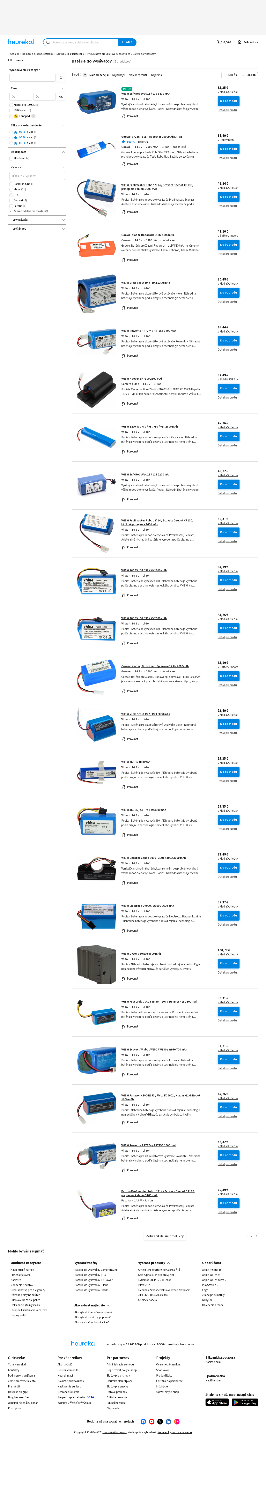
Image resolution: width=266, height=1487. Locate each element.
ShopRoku (162, 1370)
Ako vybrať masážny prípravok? (93, 1317)
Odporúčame (212, 1263)
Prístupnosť (15, 1408)
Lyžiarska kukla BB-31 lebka (154, 1280)
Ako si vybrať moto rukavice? (91, 1322)
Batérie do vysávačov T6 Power (93, 1280)
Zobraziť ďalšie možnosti (28, 211)
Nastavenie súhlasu (69, 1387)
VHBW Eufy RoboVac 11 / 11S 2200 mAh (145, 475)
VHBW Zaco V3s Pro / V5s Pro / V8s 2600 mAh (149, 427)
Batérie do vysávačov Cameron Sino (96, 1270)
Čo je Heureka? (17, 1365)
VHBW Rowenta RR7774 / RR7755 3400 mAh (148, 331)
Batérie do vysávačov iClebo (91, 1285)
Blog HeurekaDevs (19, 1397)
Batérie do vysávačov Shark (91, 1290)
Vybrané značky (86, 1263)
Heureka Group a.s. (114, 1432)
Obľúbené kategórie (26, 1263)
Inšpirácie (162, 1387)
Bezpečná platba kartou (71, 1397)
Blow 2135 (144, 1285)
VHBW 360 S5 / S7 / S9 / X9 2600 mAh (144, 618)
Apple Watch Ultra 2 (214, 1280)
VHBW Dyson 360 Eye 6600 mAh (141, 954)
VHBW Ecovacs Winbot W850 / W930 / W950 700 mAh (154, 1050)
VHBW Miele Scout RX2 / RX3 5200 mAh (145, 283)
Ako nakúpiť (64, 1365)
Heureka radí (65, 1376)
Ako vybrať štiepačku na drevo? (93, 1312)
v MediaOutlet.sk (228, 92)
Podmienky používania (21, 1376)
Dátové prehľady (117, 1392)
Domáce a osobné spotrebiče (37, 54)
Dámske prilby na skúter (25, 1295)
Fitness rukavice (21, 1275)
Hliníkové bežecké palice (25, 1300)
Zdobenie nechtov (22, 1285)
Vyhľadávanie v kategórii (25, 70)
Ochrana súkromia (68, 1392)
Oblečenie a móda (213, 1305)
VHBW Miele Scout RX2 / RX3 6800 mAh (145, 714)
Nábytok (207, 1300)
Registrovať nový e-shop (122, 1370)
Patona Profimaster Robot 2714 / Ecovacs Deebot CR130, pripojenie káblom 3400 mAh (158, 1193)
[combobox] (81, 42)
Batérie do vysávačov (144, 54)
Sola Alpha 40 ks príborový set (156, 1275)
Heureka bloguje (18, 1392)
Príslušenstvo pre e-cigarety (28, 1290)
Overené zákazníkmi (168, 1365)
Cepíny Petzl (18, 1315)
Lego (205, 1290)
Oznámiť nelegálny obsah (23, 1403)
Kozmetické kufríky (22, 1270)
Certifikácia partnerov (169, 1381)
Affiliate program (117, 1397)
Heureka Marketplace (120, 1381)
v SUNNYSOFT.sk (228, 380)
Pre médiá (14, 1387)
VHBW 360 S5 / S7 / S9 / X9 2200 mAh (144, 570)
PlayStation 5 (210, 1285)
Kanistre (16, 1280)
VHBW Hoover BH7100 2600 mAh (142, 379)
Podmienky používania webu (175, 1432)
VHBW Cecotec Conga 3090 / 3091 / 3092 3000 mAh (153, 858)
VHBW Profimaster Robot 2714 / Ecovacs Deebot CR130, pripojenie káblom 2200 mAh (157, 187)
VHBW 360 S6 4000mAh (135, 762)
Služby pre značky (117, 1387)
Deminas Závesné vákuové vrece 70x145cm (164, 1290)
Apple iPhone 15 (212, 1270)
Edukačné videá (116, 1403)
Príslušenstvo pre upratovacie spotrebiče (108, 54)
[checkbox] (11, 105)
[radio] (11, 132)
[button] (32, 78)
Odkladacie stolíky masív (25, 1305)
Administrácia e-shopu (120, 1365)
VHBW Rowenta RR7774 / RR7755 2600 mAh (148, 1145)
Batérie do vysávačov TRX (90, 1275)
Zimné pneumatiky (213, 1295)
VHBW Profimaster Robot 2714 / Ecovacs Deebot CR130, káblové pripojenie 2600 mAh (157, 523)
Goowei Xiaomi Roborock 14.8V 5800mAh (147, 235)
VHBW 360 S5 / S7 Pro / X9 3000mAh (143, 810)
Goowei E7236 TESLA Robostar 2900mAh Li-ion (151, 137)
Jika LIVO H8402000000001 (154, 1295)
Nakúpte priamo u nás (70, 1381)
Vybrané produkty (151, 1263)
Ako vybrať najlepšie (89, 1305)
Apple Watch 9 (210, 1275)
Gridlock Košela (147, 1300)
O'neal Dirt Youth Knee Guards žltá (159, 1270)
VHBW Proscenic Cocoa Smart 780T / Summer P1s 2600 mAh (159, 1002)
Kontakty (13, 1370)
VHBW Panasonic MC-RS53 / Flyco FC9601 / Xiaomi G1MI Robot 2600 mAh (160, 1098)
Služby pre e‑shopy (118, 1376)
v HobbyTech (226, 140)
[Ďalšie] (256, 1236)
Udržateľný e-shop (167, 1392)
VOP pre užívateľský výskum (74, 1403)
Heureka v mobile (67, 1370)
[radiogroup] (37, 137)
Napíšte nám (213, 1362)
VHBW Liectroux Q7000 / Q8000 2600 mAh (147, 906)
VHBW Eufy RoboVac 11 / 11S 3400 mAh (145, 94)
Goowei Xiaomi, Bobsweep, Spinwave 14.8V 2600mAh (155, 666)
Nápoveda (113, 1408)
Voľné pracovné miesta (22, 1381)
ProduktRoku (164, 1376)
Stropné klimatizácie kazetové (29, 1310)
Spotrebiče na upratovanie (70, 54)
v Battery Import (228, 236)
